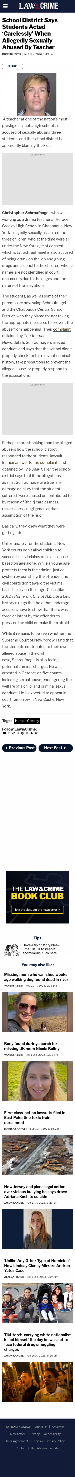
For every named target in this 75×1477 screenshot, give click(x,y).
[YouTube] (4, 734)
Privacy (34, 1434)
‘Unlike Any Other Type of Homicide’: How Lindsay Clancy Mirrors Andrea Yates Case (37, 1265)
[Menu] (5, 6)
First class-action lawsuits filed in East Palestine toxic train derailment (34, 1118)
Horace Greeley (27, 721)
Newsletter (17, 1434)
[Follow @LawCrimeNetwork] (27, 734)
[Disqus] (37, 811)
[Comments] (2, 60)
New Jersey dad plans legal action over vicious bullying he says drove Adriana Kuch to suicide (35, 1192)
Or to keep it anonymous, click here (39, 951)
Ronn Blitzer (11, 54)
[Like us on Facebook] (9, 734)
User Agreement (17, 1441)
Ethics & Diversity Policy (48, 1441)
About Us (41, 1427)
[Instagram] (18, 734)
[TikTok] (13, 734)
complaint (62, 329)
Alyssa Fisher (14, 1276)
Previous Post (22, 748)
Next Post (53, 748)
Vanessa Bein (13, 985)
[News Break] (36, 734)
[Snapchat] (32, 734)
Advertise (58, 1427)
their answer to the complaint (32, 462)
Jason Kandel (14, 1202)
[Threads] (23, 734)
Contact (21, 1448)
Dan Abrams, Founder (45, 1448)
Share (12, 66)
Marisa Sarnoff (16, 1128)
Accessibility (52, 1434)
